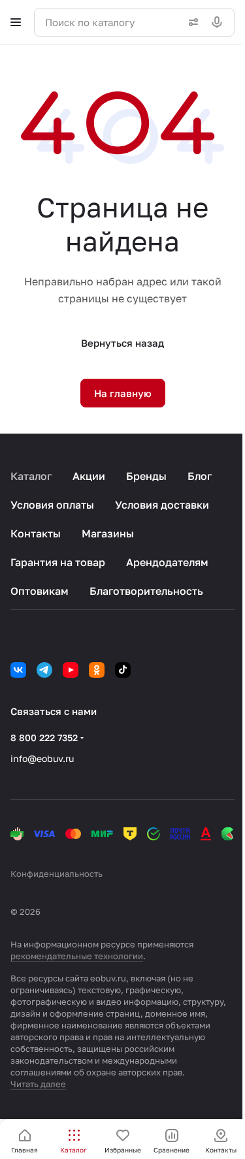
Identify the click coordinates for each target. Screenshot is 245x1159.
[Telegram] (44, 670)
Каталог (31, 476)
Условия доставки (162, 504)
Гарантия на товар (57, 562)
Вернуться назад (122, 343)
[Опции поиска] (190, 22)
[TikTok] (123, 670)
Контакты (35, 533)
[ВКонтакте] (18, 670)
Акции (89, 476)
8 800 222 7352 (44, 737)
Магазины (108, 533)
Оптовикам (39, 590)
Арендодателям (167, 562)
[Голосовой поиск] (219, 22)
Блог (200, 476)
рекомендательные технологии (76, 956)
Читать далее (38, 1084)
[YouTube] (70, 670)
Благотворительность (146, 590)
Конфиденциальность (56, 873)
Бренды (146, 476)
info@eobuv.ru (42, 758)
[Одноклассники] (97, 670)
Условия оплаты (52, 504)
